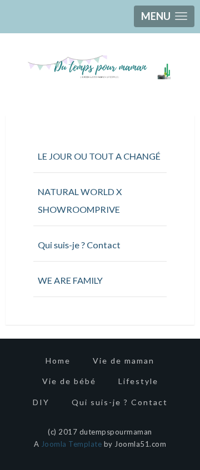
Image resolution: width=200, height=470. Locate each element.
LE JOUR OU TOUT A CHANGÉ (99, 156)
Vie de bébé (69, 381)
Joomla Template (71, 444)
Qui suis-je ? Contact (79, 244)
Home (58, 360)
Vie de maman (123, 360)
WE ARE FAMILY (70, 280)
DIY (41, 402)
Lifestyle (138, 381)
